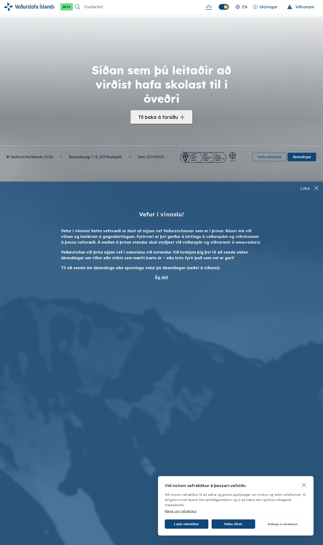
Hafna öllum (233, 524)
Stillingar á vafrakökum (282, 524)
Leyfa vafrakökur (186, 524)
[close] (304, 485)
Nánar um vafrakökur (181, 511)
